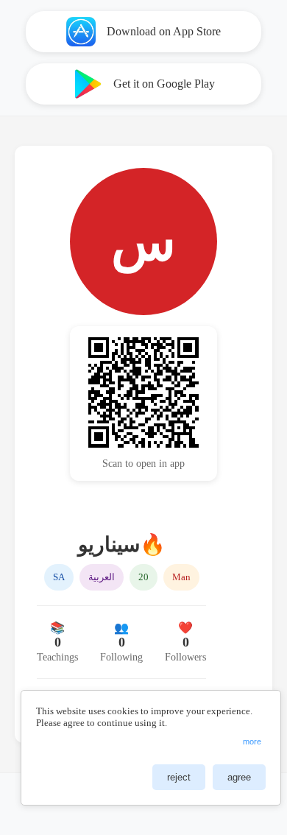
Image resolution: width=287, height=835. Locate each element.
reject (179, 777)
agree (239, 777)
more (252, 741)
